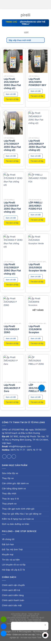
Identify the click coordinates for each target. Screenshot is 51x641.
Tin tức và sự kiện (11, 559)
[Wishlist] (5, 51)
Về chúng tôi (8, 539)
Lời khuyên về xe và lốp (14, 564)
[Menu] (3, 4)
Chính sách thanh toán (13, 600)
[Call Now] (41, 388)
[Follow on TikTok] (9, 456)
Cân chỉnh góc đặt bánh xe (15, 483)
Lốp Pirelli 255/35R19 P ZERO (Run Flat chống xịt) (12, 84)
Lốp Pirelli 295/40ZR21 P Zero (12, 388)
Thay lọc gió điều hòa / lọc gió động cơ (21, 513)
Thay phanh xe (9, 503)
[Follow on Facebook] (4, 456)
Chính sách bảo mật (12, 605)
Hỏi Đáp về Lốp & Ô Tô (13, 569)
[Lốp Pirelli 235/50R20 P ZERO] (13, 308)
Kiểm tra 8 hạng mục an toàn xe (18, 519)
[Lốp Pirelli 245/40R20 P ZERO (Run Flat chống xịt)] (37, 122)
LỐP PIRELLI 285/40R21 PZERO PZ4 (35, 205)
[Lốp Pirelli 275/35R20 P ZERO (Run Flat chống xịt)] (13, 122)
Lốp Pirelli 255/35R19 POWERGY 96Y (37, 82)
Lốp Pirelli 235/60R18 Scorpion (35, 329)
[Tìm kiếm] (48, 4)
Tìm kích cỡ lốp (12, 99)
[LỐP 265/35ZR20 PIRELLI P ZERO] (37, 367)
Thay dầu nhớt (9, 493)
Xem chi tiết (11, 94)
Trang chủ (11, 22)
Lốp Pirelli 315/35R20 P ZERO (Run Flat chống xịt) (12, 269)
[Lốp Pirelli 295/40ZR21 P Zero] (13, 367)
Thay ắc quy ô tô (10, 498)
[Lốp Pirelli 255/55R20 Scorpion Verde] (37, 246)
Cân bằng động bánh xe (14, 488)
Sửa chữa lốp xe (10, 473)
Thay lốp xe (8, 478)
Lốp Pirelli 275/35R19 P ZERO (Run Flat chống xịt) (12, 207)
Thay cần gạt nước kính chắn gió (18, 508)
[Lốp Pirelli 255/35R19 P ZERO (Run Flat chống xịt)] (13, 61)
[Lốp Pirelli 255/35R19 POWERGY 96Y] (37, 61)
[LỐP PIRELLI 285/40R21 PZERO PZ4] (37, 184)
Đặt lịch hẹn (8, 544)
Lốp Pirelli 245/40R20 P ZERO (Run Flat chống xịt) (37, 145)
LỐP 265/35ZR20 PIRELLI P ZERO (37, 388)
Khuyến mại (7, 554)
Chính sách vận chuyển (13, 585)
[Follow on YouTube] (14, 456)
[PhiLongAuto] (3, 626)
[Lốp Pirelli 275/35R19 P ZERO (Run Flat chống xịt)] (13, 184)
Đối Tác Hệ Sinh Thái (12, 549)
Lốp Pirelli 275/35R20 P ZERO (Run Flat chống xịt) (12, 145)
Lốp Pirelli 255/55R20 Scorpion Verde (37, 267)
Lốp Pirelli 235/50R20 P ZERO (11, 329)
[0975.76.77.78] (3, 619)
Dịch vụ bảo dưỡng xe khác (15, 524)
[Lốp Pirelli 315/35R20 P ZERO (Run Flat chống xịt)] (13, 246)
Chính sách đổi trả (11, 590)
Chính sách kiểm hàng (13, 595)
